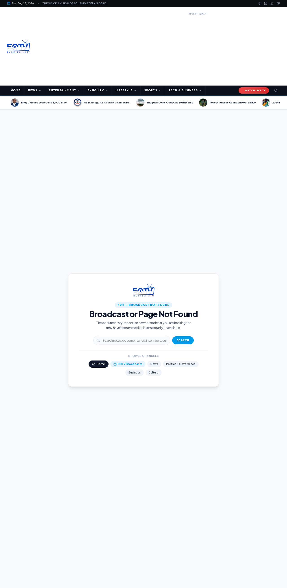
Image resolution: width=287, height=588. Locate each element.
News (154, 364)
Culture (154, 372)
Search (183, 340)
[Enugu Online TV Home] (18, 46)
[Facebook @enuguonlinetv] (259, 3)
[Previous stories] (5, 102)
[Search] (276, 90)
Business (134, 372)
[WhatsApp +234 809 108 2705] (272, 3)
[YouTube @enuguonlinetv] (278, 3)
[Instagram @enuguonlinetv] (265, 3)
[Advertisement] (198, 47)
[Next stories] (281, 102)
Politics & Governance (181, 364)
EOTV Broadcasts (129, 364)
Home (16, 90)
